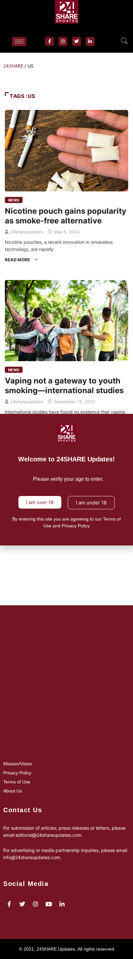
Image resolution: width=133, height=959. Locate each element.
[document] (66, 479)
